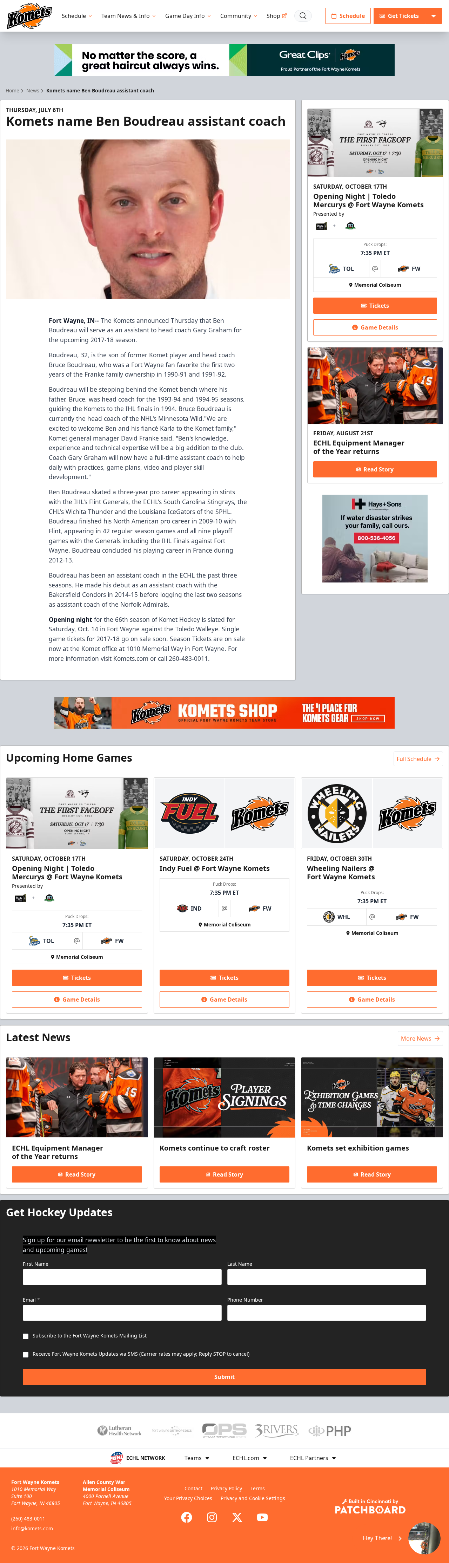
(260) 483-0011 (28, 1518)
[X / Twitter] (237, 1517)
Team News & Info (125, 16)
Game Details (379, 327)
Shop (273, 16)
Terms (257, 1488)
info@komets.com (32, 1528)
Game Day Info (185, 16)
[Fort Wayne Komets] (29, 16)
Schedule (74, 16)
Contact (193, 1488)
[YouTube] (262, 1517)
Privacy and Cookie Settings (253, 1498)
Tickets (379, 306)
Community (235, 16)
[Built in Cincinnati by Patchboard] (370, 1506)
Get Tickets (403, 16)
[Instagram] (212, 1517)
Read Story (378, 469)
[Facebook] (186, 1517)
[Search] (303, 16)
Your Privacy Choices (188, 1498)
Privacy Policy (226, 1488)
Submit (224, 1377)
